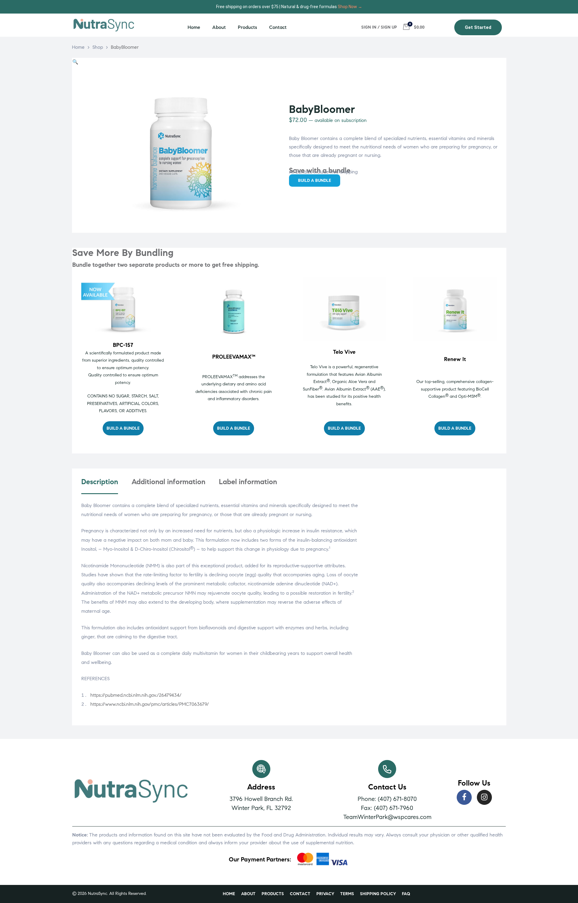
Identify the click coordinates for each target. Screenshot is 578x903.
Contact (278, 27)
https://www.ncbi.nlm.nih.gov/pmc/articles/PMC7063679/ (149, 704)
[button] (478, 28)
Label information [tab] (248, 482)
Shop (97, 47)
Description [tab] (99, 482)
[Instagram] (484, 797)
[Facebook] (464, 797)
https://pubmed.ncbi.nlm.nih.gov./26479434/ (136, 695)
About (219, 27)
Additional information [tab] (168, 482)
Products (247, 27)
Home (194, 27)
